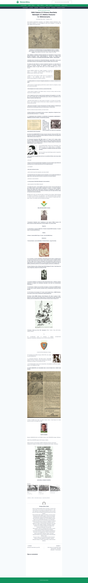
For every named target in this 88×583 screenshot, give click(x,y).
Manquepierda (25, 7)
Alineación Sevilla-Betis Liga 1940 (33, 546)
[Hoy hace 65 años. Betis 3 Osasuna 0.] (44, 488)
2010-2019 (57, 5)
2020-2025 (64, 5)
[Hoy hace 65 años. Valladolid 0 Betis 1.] (32, 488)
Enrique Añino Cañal (41, 19)
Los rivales (53, 7)
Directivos (48, 7)
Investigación (44, 10)
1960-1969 (39, 10)
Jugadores (36, 7)
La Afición (31, 7)
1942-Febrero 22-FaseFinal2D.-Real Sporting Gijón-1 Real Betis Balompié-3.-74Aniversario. (54, 547)
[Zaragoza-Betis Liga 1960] (55, 488)
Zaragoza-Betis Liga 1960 (54, 491)
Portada (48, 10)
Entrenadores (42, 7)
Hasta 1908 (23, 5)
